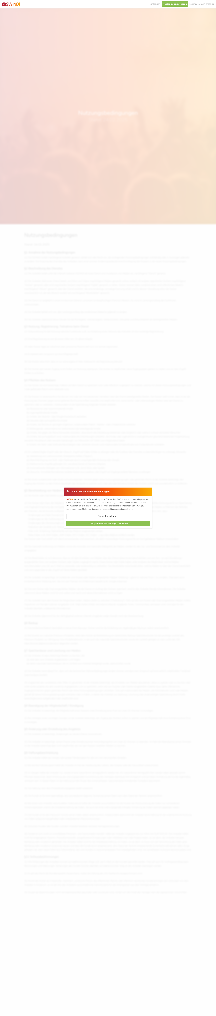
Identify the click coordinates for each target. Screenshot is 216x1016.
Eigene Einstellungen (108, 516)
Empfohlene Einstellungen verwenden (109, 523)
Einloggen (155, 4)
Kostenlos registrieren (175, 4)
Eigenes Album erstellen (202, 4)
